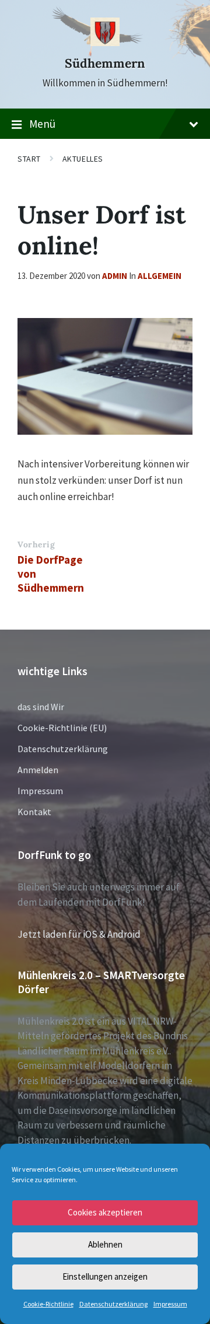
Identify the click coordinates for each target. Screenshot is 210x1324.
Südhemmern (105, 63)
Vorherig (36, 544)
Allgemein (159, 275)
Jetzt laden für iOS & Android (79, 934)
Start (29, 158)
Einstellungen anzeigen (105, 1276)
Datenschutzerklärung (113, 1303)
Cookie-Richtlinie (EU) (62, 727)
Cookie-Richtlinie (48, 1303)
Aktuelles (82, 158)
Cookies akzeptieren (105, 1212)
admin (114, 275)
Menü (42, 124)
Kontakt (34, 812)
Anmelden (38, 769)
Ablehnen (105, 1244)
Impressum (170, 1303)
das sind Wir (41, 706)
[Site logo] (105, 42)
